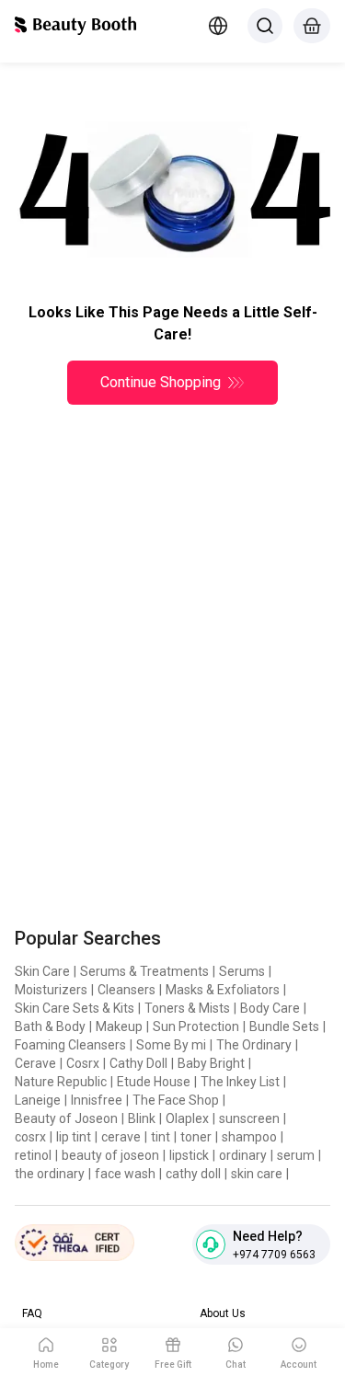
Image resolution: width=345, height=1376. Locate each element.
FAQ (32, 1313)
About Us (223, 1313)
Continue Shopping (160, 382)
